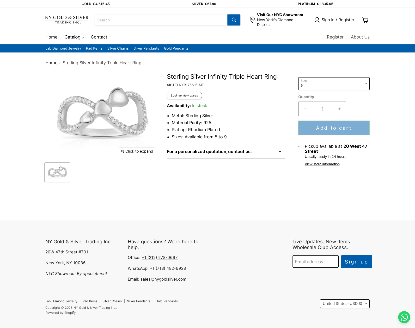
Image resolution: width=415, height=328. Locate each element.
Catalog (73, 36)
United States (342, 303)
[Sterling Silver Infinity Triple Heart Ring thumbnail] (57, 172)
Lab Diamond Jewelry (63, 48)
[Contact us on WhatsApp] (404, 317)
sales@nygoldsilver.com (163, 279)
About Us (360, 36)
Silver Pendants (146, 48)
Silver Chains (118, 48)
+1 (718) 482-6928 (168, 268)
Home (51, 36)
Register (335, 36)
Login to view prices (184, 95)
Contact (99, 36)
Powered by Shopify (60, 313)
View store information (322, 164)
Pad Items (94, 48)
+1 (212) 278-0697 (160, 257)
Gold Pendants (176, 48)
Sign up (356, 262)
